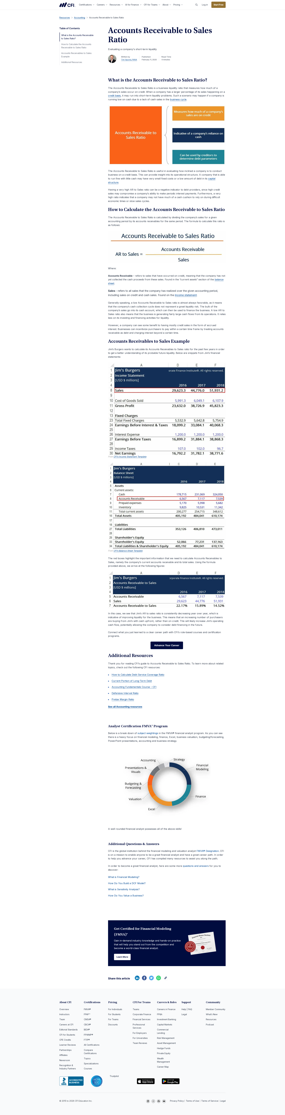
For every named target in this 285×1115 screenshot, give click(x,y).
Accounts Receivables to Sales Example (76, 55)
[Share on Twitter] (151, 979)
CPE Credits (65, 1040)
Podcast (210, 1024)
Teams (136, 1009)
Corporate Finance (142, 1014)
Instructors (64, 1014)
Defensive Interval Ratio (125, 693)
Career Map (163, 1067)
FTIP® (87, 1040)
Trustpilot (114, 1076)
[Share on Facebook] (144, 979)
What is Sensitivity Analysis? (124, 889)
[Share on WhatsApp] (158, 979)
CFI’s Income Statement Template (130, 456)
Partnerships (65, 1050)
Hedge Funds (163, 1048)
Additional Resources (71, 62)
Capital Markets (164, 1024)
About (165, 4)
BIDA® (87, 1029)
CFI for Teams (150, 4)
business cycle (178, 99)
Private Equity (163, 1053)
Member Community (215, 1009)
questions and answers (196, 865)
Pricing (176, 4)
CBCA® (87, 1024)
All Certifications (91, 1045)
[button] (196, 5)
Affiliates (63, 1055)
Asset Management (166, 1043)
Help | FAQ (187, 1009)
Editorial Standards (68, 1029)
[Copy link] (165, 979)
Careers (101, 4)
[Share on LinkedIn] (137, 979)
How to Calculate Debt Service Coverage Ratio (138, 674)
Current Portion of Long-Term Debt (132, 680)
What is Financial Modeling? (123, 877)
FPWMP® (88, 1035)
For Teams (113, 1019)
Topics (87, 1058)
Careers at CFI (66, 1024)
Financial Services (141, 1019)
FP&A (159, 1014)
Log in (205, 4)
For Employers (140, 1033)
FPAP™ (87, 1014)
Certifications (85, 4)
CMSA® (87, 1019)
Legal (184, 1014)
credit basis (114, 95)
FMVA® (87, 1009)
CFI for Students (67, 1035)
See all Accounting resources (125, 706)
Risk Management (165, 1038)
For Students (114, 1014)
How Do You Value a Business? (126, 895)
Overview (64, 1009)
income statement (186, 295)
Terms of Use (192, 1101)
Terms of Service (209, 1101)
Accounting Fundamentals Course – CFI (134, 686)
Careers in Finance (166, 1009)
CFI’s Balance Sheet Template (128, 550)
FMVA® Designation (208, 850)
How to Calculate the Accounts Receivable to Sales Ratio (76, 46)
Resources (115, 4)
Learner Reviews (67, 1045)
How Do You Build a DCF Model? (127, 883)
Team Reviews (140, 1043)
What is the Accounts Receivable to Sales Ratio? (77, 37)
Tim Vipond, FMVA (129, 60)
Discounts (113, 1024)
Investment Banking (166, 1019)
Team (62, 1019)
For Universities (140, 1038)
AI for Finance (132, 4)
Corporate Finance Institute (67, 5)
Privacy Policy (177, 1101)
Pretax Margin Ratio (123, 699)
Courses (88, 1068)
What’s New (211, 1014)
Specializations (91, 1063)
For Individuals (115, 1009)
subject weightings (148, 733)
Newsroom (64, 1060)
